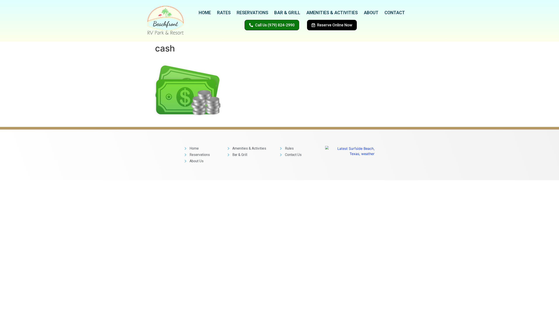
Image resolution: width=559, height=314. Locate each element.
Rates (224, 12)
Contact (395, 12)
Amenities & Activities (332, 12)
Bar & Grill (287, 12)
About (371, 12)
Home (205, 12)
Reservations (252, 12)
